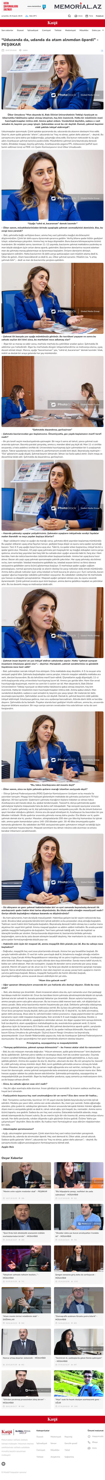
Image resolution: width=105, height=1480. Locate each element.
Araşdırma (55, 1457)
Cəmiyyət (46, 30)
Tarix (91, 16)
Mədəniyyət (70, 30)
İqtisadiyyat (32, 30)
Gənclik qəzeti (71, 1443)
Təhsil (67, 1450)
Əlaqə (94, 1442)
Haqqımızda (97, 1436)
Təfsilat (58, 30)
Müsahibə (84, 30)
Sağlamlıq (69, 1457)
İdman (53, 1443)
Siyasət (20, 30)
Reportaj (68, 1436)
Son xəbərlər (7, 30)
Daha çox (96, 30)
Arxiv (80, 16)
